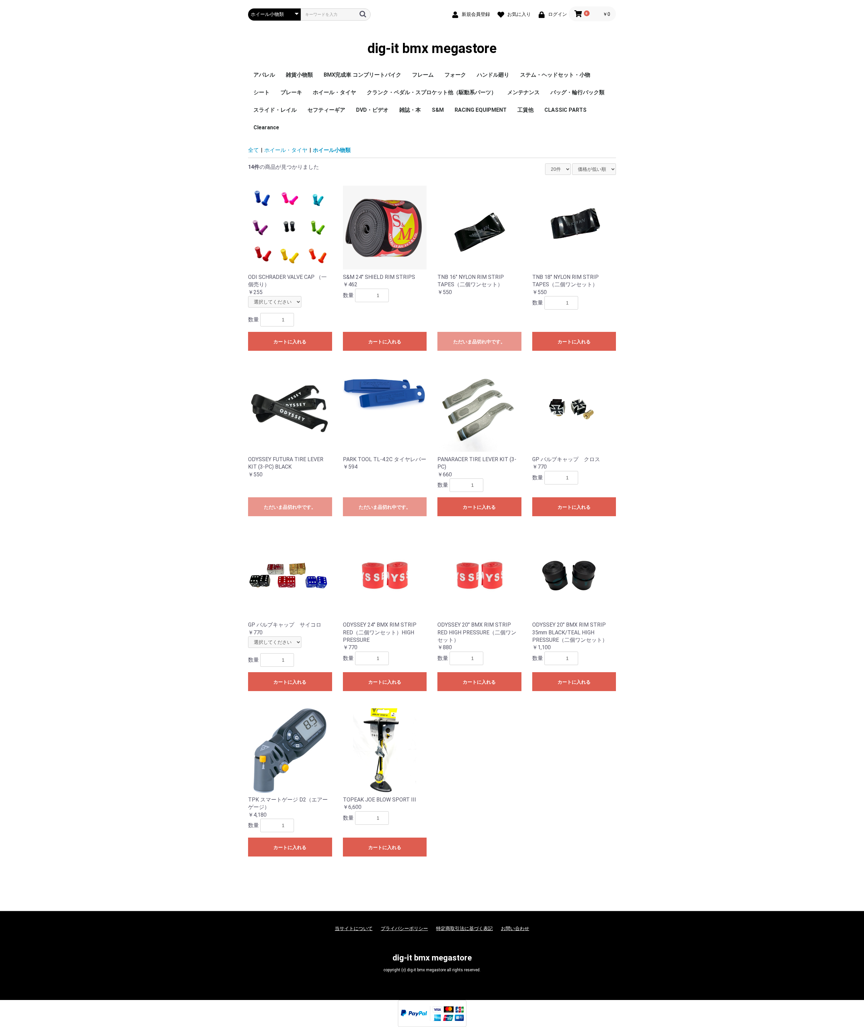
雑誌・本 (410, 110)
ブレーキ (291, 92)
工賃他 (525, 110)
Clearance (266, 127)
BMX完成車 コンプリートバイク (362, 75)
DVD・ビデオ (372, 110)
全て (253, 150)
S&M (438, 110)
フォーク (455, 75)
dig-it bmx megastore (432, 48)
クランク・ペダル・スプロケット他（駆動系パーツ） (431, 92)
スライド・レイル (275, 110)
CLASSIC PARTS (565, 110)
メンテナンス (523, 92)
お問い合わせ (515, 928)
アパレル (264, 75)
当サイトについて (354, 928)
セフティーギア (326, 110)
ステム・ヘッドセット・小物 (555, 75)
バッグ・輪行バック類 (577, 92)
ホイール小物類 (332, 150)
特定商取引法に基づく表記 (464, 928)
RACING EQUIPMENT (481, 110)
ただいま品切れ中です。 (479, 341)
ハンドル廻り (493, 75)
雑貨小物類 (299, 75)
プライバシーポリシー (404, 928)
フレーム (423, 75)
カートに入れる (289, 341)
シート (261, 92)
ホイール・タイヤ (334, 92)
